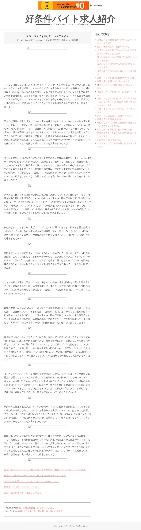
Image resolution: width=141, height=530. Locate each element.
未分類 (75, 40)
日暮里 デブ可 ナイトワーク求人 (21, 487)
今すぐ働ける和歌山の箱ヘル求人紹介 (114, 129)
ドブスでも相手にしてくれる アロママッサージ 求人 (31, 481)
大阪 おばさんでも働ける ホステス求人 (116, 98)
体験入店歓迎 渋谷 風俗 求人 (110, 119)
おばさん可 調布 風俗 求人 (109, 140)
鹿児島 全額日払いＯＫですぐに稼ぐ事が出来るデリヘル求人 (35, 475)
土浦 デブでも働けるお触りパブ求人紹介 (116, 77)
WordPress (83, 526)
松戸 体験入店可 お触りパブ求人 (113, 46)
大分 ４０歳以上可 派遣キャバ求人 (114, 115)
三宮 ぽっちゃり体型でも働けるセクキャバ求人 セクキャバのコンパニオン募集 (45, 469)
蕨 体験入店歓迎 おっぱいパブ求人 (36, 507)
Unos (67, 526)
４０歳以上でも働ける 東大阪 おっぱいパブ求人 (39, 511)
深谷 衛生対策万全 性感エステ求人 (22, 493)
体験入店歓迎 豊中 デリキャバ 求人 (113, 81)
